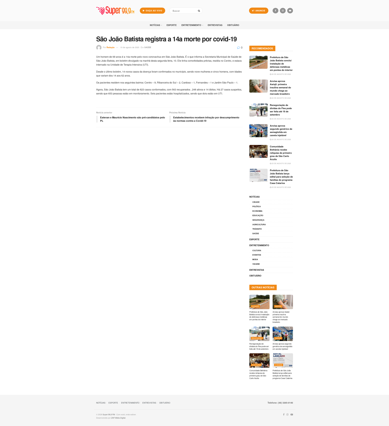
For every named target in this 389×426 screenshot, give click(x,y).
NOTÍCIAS (155, 25)
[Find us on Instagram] (283, 10)
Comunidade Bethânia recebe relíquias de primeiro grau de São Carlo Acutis (281, 153)
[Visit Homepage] (115, 10)
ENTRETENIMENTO (191, 25)
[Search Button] (199, 11)
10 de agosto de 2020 (129, 47)
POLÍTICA (256, 206)
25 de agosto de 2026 (281, 163)
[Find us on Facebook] (275, 10)
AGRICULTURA (259, 224)
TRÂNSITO (257, 228)
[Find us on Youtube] (290, 10)
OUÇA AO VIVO (153, 10)
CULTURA (256, 250)
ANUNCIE (260, 10)
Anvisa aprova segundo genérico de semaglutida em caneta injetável (281, 130)
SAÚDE (147, 47)
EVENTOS (256, 254)
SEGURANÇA (258, 220)
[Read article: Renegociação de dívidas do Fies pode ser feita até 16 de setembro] (258, 110)
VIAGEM (256, 264)
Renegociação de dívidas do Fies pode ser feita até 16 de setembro (281, 109)
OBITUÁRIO (233, 25)
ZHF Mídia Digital (118, 417)
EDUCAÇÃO (257, 215)
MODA (255, 259)
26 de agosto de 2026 (281, 74)
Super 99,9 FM (109, 414)
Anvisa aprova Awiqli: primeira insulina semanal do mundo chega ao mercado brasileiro (280, 87)
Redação (111, 47)
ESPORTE (172, 25)
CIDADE (256, 202)
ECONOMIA (257, 211)
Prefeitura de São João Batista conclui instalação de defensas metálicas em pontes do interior (281, 64)
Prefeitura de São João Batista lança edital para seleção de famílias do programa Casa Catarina (281, 177)
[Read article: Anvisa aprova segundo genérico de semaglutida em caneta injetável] (258, 130)
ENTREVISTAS (215, 25)
